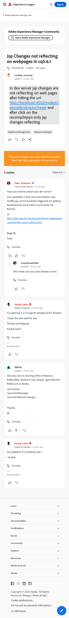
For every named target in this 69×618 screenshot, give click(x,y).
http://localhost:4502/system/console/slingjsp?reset (34, 105)
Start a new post (30, 160)
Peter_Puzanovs (23, 183)
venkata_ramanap (24, 75)
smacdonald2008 (29, 263)
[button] (18, 68)
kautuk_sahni (21, 304)
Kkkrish (18, 367)
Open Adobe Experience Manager (32, 37)
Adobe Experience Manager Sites (18, 15)
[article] (34, 219)
